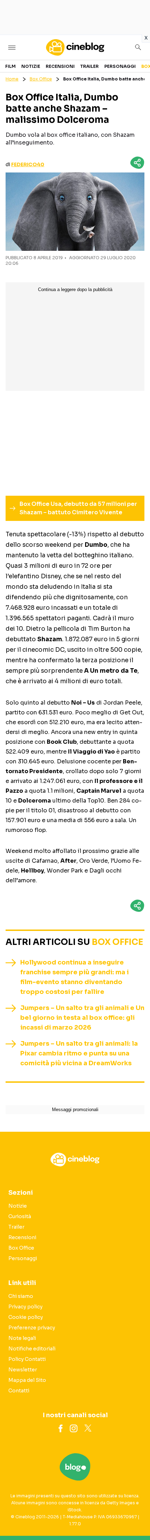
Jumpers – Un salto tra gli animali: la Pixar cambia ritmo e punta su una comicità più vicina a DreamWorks (79, 1053)
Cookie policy (25, 1317)
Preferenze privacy (31, 1327)
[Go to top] (136, 1516)
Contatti (18, 1390)
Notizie (30, 66)
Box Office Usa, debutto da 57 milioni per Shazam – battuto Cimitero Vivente (78, 508)
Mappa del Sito (27, 1380)
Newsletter (22, 1369)
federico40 (27, 164)
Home (12, 79)
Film (10, 66)
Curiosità (19, 1216)
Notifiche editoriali (31, 1348)
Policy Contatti (27, 1359)
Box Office (41, 79)
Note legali (22, 1338)
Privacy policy (25, 1307)
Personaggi (120, 66)
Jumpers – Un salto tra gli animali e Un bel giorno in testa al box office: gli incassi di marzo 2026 (82, 1017)
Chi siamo (20, 1296)
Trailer (89, 66)
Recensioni (60, 66)
